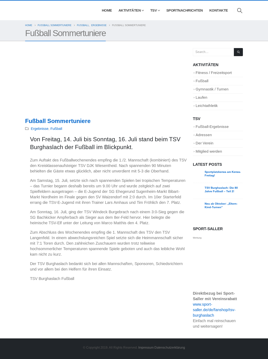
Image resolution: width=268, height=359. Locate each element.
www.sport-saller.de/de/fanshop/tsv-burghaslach (214, 309)
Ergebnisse (39, 129)
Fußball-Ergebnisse (212, 127)
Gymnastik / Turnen (212, 89)
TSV (153, 10)
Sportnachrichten (184, 10)
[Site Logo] (30, 10)
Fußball (56, 129)
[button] (240, 10)
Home (107, 10)
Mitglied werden (209, 151)
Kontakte (218, 10)
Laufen (201, 97)
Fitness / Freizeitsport (214, 73)
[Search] (238, 52)
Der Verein (204, 143)
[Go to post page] (198, 175)
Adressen (204, 135)
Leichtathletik (207, 106)
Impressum (146, 347)
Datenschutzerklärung (169, 347)
